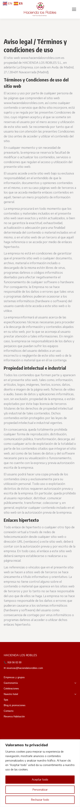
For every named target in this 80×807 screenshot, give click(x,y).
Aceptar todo (40, 779)
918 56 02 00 (14, 662)
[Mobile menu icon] (74, 9)
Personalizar (40, 789)
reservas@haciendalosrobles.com (24, 668)
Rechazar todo (40, 799)
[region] (40, 773)
